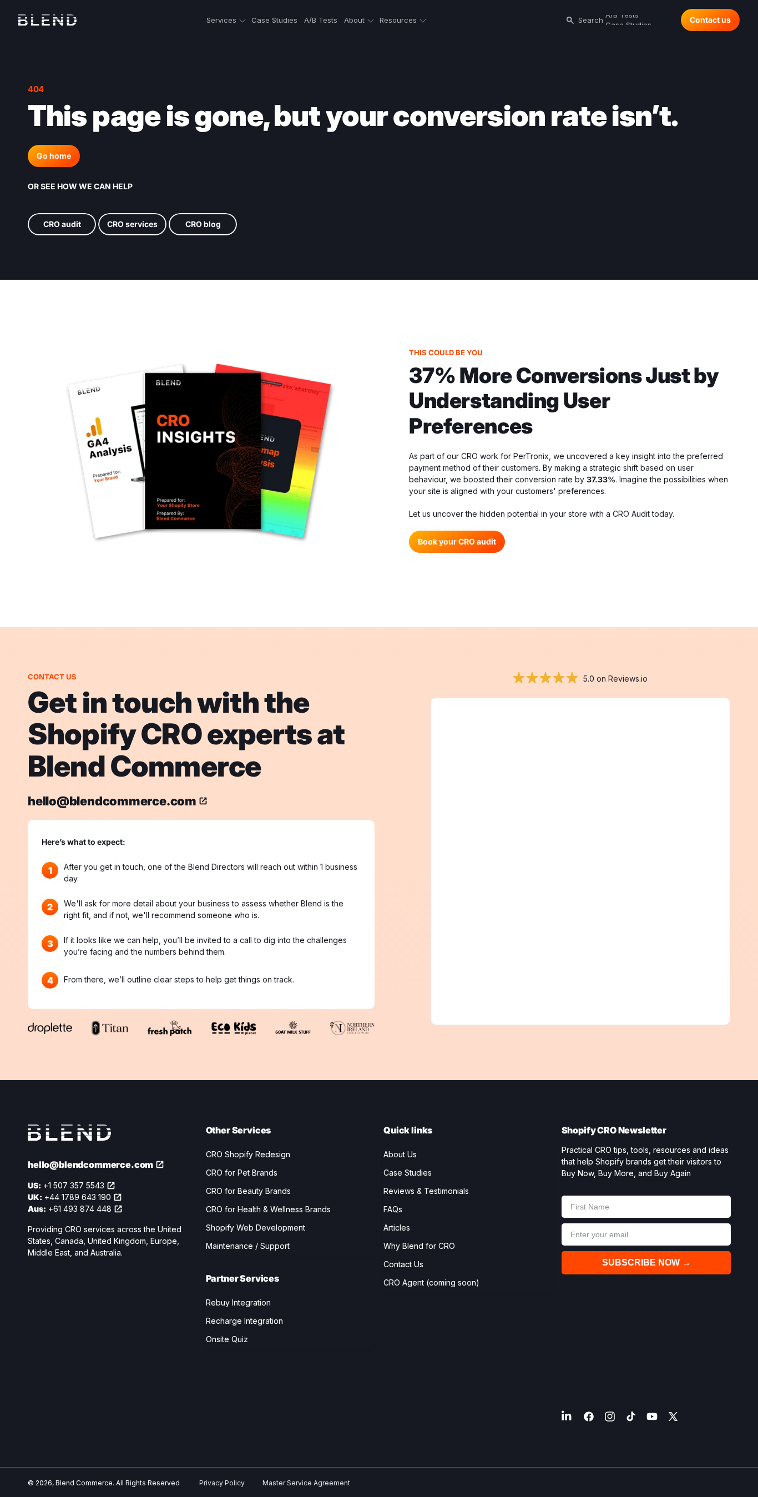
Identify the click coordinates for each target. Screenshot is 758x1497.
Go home (54, 155)
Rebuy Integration (238, 1302)
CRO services (132, 224)
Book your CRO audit (457, 541)
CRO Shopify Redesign (248, 1154)
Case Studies (407, 1172)
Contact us (710, 19)
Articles (396, 1227)
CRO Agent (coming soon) (431, 1282)
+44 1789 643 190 (77, 1197)
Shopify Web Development (255, 1227)
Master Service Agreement (306, 1483)
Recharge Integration (244, 1320)
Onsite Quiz (227, 1339)
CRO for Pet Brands (241, 1172)
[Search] (568, 20)
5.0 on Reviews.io (615, 678)
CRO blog (203, 224)
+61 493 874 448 (80, 1208)
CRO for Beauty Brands (248, 1191)
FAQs (392, 1209)
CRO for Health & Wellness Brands (268, 1209)
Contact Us (403, 1264)
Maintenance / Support (248, 1246)
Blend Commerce (84, 1483)
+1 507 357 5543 (73, 1185)
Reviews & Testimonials (426, 1191)
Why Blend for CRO (419, 1246)
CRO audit (62, 224)
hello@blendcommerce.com (112, 801)
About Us (400, 1154)
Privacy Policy (222, 1483)
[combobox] (624, 20)
